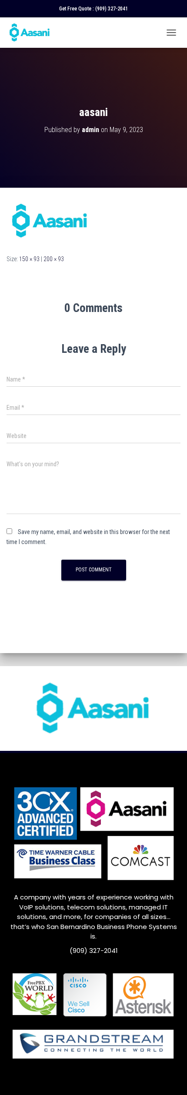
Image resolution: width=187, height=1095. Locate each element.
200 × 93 (53, 259)
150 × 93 (29, 259)
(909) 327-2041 (111, 9)
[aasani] (50, 220)
